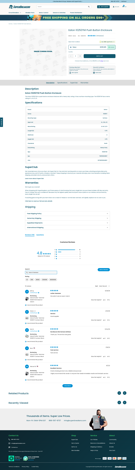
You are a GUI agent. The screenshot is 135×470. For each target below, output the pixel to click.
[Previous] (119, 393)
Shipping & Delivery (96, 447)
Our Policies (94, 439)
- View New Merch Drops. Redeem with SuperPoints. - (67, 1)
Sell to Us (74, 447)
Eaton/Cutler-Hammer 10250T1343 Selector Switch (37, 300)
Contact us (14, 447)
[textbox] (41, 272)
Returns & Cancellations (97, 443)
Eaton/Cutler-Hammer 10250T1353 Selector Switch (37, 374)
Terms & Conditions (14, 466)
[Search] (89, 6)
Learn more (98, 72)
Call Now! (123, 1)
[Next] (124, 393)
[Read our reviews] (31, 458)
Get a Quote (75, 443)
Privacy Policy (25, 466)
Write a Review (105, 270)
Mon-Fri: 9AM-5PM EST (36, 420)
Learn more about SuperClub (34, 178)
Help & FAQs (94, 450)
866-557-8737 (55, 420)
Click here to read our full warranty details (38, 201)
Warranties (84, 83)
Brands (111, 447)
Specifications (62, 83)
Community (112, 439)
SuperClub (74, 83)
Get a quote (75, 72)
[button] (96, 36)
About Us (112, 443)
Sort (96, 286)
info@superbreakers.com (75, 420)
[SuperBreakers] (19, 7)
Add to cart (99, 56)
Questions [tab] (40, 235)
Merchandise (75, 450)
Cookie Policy (35, 466)
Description (50, 83)
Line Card (112, 450)
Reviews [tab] (29, 235)
